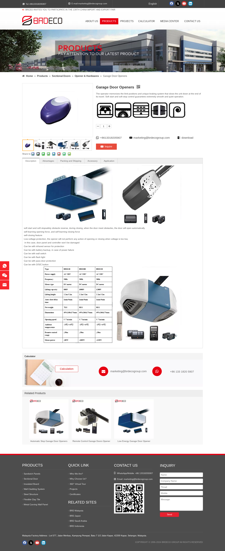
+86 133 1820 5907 (182, 371)
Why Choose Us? (78, 479)
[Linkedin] (190, 3)
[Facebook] (171, 3)
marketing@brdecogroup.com (92, 3)
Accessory (93, 161)
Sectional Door (31, 479)
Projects (73, 489)
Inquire (108, 146)
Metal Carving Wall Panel (36, 504)
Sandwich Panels (32, 473)
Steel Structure (31, 494)
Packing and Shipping (70, 161)
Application (109, 161)
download (187, 137)
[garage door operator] (105, 110)
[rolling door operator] (177, 110)
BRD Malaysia (76, 510)
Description (30, 161)
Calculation (66, 368)
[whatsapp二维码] (129, 498)
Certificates (75, 494)
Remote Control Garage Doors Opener (91, 441)
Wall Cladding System (34, 489)
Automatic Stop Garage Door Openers (48, 441)
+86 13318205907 (144, 473)
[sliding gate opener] (123, 110)
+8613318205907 (37, 4)
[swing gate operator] (159, 110)
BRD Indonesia (77, 526)
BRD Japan (75, 516)
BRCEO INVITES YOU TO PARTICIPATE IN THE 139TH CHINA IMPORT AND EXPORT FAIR (70, 9)
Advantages (48, 161)
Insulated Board (31, 484)
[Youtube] (184, 3)
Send (169, 514)
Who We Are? (76, 473)
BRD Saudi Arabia (78, 521)
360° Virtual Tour (78, 484)
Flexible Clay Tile (32, 499)
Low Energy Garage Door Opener (134, 441)
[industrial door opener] (141, 110)
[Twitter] (177, 3)
